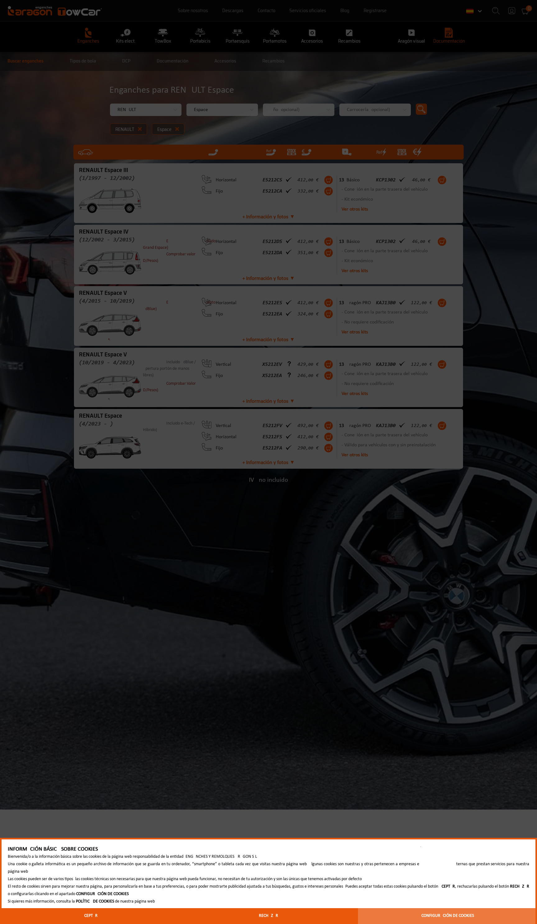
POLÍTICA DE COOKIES (95, 901)
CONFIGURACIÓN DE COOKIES (447, 915)
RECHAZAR (268, 915)
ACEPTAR (90, 915)
